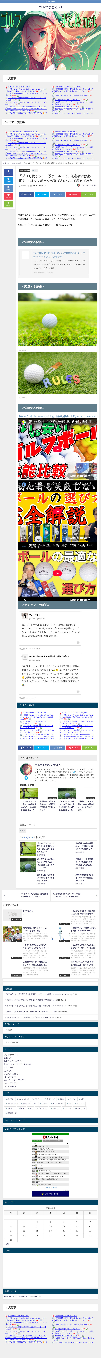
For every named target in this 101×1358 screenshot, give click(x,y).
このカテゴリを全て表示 (50, 1187)
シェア (8, 174)
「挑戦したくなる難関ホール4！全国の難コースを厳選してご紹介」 (31, 1011)
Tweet (8, 181)
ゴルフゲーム (42, 1108)
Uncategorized (24, 170)
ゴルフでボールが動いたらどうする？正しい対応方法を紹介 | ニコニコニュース (36, 1006)
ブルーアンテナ (11, 1083)
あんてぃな (9, 1067)
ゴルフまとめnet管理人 (89, 185)
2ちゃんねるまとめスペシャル (17, 1064)
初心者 (22, 1108)
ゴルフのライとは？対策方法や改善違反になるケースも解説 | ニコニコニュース (36, 994)
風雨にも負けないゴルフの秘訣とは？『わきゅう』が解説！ (28, 1017)
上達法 (62, 1099)
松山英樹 (10, 1099)
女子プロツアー (58, 1103)
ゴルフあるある (24, 1099)
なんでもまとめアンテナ (15, 1080)
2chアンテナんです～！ (14, 1061)
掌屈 (70, 1103)
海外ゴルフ (11, 1108)
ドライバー (38, 1099)
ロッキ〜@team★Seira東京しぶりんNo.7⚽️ (49, 656)
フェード (68, 1108)
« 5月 (6, 1244)
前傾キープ (50, 1099)
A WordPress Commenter (27, 1296)
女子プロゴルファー (29, 1103)
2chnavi (7, 1058)
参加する (65, 1190)
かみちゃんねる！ (12, 1074)
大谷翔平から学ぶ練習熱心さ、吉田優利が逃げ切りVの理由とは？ (30, 1000)
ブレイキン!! (34, 615)
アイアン (72, 1099)
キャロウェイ (80, 1108)
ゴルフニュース (13, 1103)
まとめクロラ (10, 1086)
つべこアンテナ (11, 1077)
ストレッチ (56, 1108)
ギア (36, 170)
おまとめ (8, 1071)
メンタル (45, 1103)
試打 (82, 1099)
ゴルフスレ (80, 1103)
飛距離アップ (12, 1113)
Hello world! (9, 1296)
